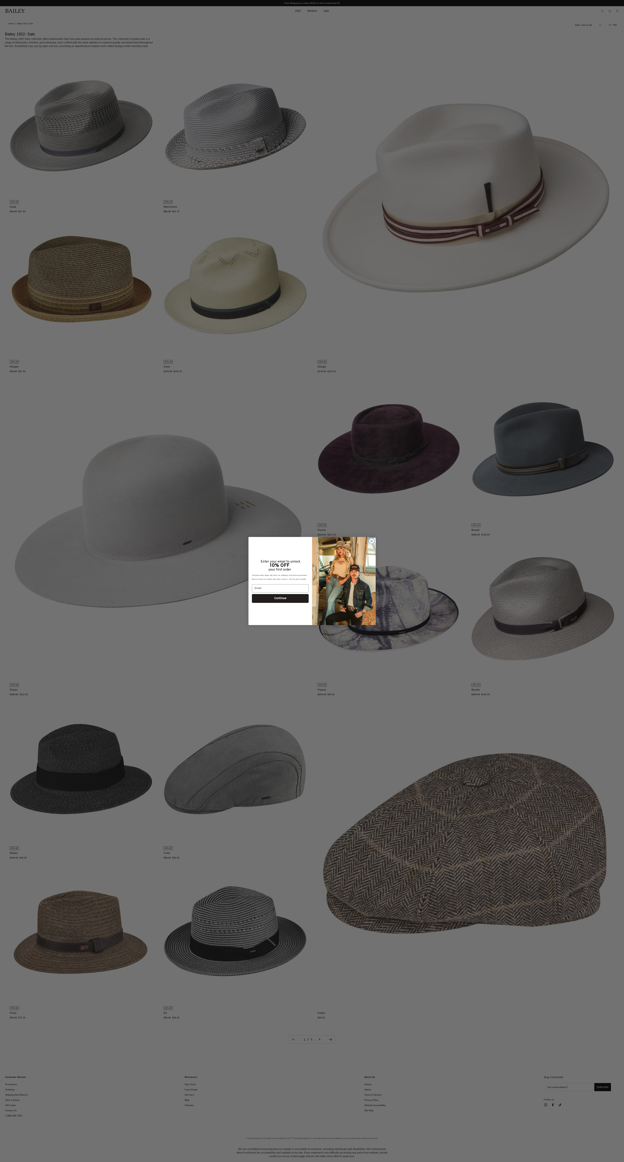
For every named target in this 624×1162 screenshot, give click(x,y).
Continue (280, 598)
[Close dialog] (371, 541)
